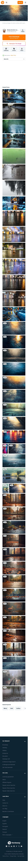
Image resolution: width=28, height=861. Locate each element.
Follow (22, 31)
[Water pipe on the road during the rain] (13, 313)
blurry (5, 727)
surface (18, 727)
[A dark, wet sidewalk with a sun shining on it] (13, 422)
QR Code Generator (7, 787)
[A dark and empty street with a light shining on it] (13, 409)
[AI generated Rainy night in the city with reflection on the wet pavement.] (5, 448)
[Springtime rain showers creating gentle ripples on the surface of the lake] (13, 126)
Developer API (6, 778)
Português (5, 845)
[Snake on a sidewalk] (13, 95)
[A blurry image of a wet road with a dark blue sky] (13, 470)
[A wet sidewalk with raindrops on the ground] (10, 458)
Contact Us (5, 822)
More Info (6, 58)
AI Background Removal (8, 784)
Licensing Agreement (8, 796)
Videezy (4, 770)
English (4, 840)
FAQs (3, 819)
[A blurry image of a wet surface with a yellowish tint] (13, 381)
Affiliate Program (6, 801)
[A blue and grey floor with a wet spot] (13, 368)
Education (5, 775)
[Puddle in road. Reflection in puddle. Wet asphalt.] (13, 155)
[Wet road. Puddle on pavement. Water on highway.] (13, 110)
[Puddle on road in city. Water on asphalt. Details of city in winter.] (13, 171)
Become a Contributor (8, 831)
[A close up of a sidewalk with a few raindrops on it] (10, 507)
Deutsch (4, 848)
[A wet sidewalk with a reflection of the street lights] (13, 341)
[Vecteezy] (2, 2)
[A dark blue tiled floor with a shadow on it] (13, 395)
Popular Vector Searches (8, 804)
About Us (4, 825)
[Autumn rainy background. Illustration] (13, 519)
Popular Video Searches (8, 810)
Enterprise (5, 772)
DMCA (4, 799)
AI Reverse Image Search (9, 781)
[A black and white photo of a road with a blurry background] (13, 354)
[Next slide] (21, 728)
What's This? (13, 55)
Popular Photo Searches (8, 807)
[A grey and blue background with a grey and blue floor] (13, 682)
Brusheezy (5, 764)
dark (11, 727)
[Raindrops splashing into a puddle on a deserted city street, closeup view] (13, 140)
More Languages (6, 854)
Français (4, 851)
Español (4, 843)
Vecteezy (4, 767)
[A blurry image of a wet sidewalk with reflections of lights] (13, 436)
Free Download (14, 37)
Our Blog (4, 828)
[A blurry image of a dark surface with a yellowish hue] (13, 327)
